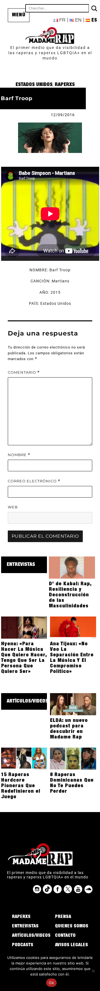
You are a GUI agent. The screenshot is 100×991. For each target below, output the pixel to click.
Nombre (19, 454)
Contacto (65, 936)
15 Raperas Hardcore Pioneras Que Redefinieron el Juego (20, 786)
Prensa (63, 917)
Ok (51, 982)
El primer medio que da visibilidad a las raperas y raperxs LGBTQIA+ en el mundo (50, 52)
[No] (93, 971)
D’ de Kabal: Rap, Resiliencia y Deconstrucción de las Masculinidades (70, 595)
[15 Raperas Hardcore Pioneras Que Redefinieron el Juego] (24, 758)
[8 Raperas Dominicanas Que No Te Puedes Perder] (73, 758)
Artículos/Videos (27, 701)
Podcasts (22, 945)
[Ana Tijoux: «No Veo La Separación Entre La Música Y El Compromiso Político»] (73, 627)
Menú (19, 15)
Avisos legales (71, 945)
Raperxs (65, 84)
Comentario (24, 372)
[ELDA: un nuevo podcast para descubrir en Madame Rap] (73, 704)
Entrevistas (21, 564)
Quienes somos (71, 926)
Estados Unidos (34, 84)
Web (13, 507)
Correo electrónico (34, 481)
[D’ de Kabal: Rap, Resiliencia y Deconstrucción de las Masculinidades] (72, 567)
